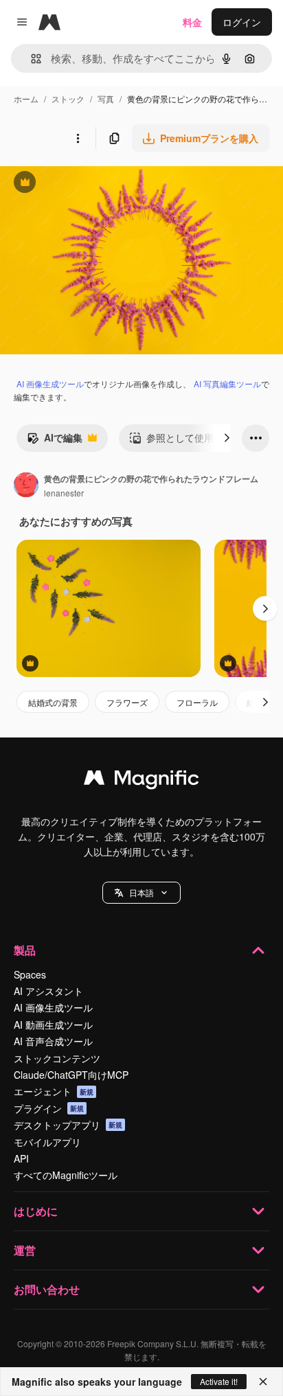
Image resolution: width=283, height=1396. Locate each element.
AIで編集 (54, 441)
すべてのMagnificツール (65, 1175)
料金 (192, 22)
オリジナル (94, 183)
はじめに (36, 1211)
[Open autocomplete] (30, 59)
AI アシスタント (48, 991)
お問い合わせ (47, 1289)
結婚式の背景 (53, 702)
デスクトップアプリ (68, 1125)
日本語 (141, 892)
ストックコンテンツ (57, 1058)
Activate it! (219, 1381)
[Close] (263, 1381)
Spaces (30, 974)
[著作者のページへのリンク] (26, 486)
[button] (141, 893)
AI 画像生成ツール (50, 383)
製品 (25, 950)
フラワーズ (127, 702)
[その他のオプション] (77, 138)
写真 (106, 98)
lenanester (64, 493)
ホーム (26, 98)
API (21, 1158)
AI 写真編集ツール (227, 383)
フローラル (197, 702)
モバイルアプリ (47, 1142)
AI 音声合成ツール (53, 1041)
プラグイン (49, 1108)
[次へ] (226, 438)
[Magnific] (141, 780)
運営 (25, 1250)
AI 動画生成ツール (53, 1024)
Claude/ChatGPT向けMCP (71, 1075)
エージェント (53, 1091)
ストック (68, 98)
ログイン (242, 22)
